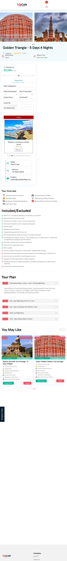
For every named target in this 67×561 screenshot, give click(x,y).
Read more (18, 150)
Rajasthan (8, 53)
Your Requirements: (9, 108)
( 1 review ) (24, 53)
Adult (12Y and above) (10, 91)
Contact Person (8, 97)
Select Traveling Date (10, 86)
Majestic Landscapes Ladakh (18, 142)
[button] (33, 44)
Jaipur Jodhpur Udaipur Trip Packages (24, 361)
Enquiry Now (16, 381)
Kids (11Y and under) (25, 91)
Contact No (7, 103)
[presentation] (60, 329)
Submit (18, 117)
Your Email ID (23, 97)
